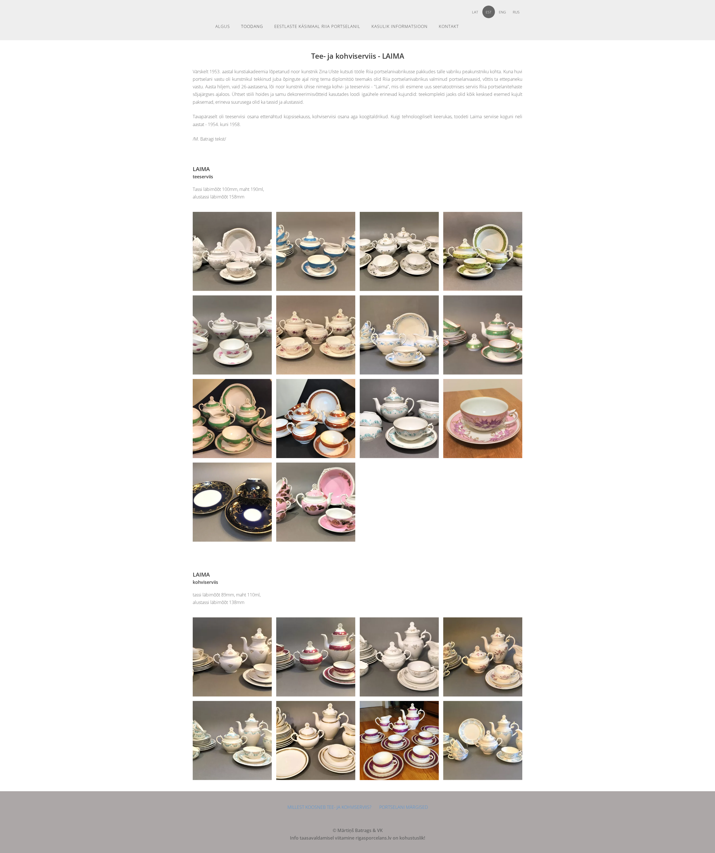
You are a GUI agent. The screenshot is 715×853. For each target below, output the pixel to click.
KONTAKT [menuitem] (449, 26)
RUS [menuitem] (516, 12)
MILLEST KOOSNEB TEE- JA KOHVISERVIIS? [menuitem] (329, 807)
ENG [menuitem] (502, 12)
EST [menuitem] (489, 12)
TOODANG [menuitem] (252, 26)
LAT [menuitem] (475, 12)
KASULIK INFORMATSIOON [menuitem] (399, 26)
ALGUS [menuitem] (222, 26)
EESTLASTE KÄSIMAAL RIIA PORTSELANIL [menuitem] (317, 26)
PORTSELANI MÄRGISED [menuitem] (403, 807)
